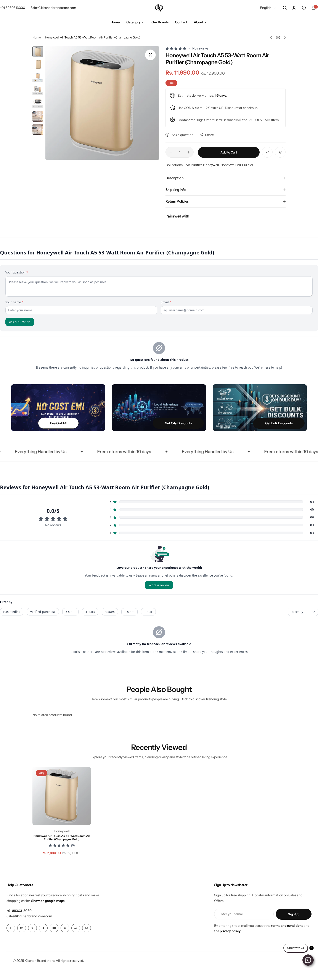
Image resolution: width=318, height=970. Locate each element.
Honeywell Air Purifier (236, 165)
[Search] (284, 8)
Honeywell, (211, 165)
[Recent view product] (303, 8)
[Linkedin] (75, 928)
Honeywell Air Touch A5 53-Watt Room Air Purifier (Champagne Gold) (62, 837)
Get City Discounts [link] (178, 423)
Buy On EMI (58, 423)
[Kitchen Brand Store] (159, 7)
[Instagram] (21, 928)
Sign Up (293, 914)
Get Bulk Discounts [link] (279, 423)
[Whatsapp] (86, 928)
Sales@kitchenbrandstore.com (29, 916)
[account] (294, 8)
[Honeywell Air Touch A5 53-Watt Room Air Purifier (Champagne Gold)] (61, 796)
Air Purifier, (194, 165)
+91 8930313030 (19, 911)
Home (36, 37)
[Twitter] (32, 928)
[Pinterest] (65, 928)
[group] (102, 103)
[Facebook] (10, 928)
